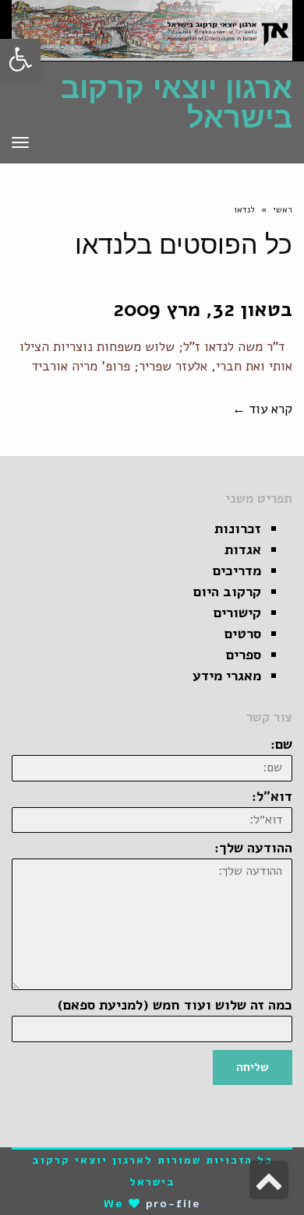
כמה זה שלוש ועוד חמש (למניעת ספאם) (175, 1005)
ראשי (282, 210)
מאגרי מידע (227, 675)
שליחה (252, 1067)
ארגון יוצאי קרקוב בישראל (176, 102)
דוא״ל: (272, 796)
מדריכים (237, 570)
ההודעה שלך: (253, 848)
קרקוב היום (227, 591)
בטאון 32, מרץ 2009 (202, 309)
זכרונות (237, 528)
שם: (281, 744)
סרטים (242, 633)
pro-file (173, 1203)
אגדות (242, 549)
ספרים (243, 654)
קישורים (237, 612)
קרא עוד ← (262, 409)
